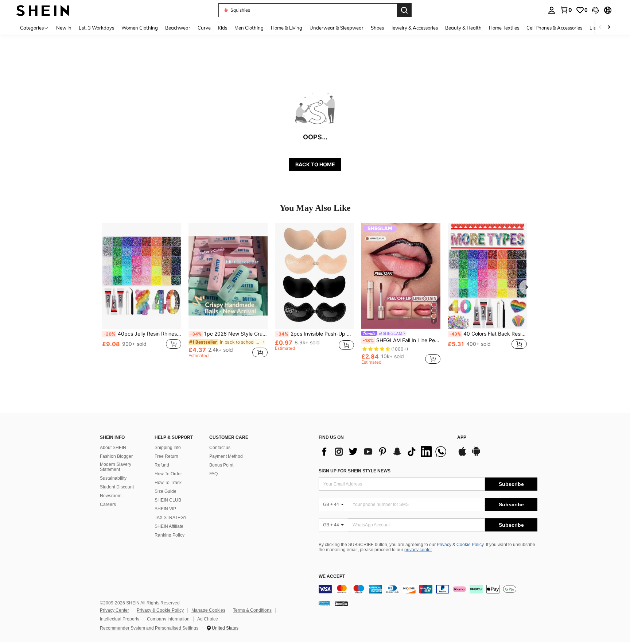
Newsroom (110, 495)
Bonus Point (221, 465)
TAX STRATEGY (171, 517)
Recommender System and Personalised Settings (149, 628)
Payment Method (226, 456)
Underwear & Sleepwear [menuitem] (336, 28)
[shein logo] (42, 10)
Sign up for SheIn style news (354, 470)
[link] (566, 9)
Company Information (168, 619)
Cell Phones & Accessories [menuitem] (554, 28)
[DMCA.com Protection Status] (341, 603)
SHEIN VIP (165, 508)
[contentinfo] (428, 589)
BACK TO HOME (315, 164)
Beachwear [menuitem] (177, 28)
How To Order (168, 473)
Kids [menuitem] (222, 28)
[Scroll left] (600, 27)
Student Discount (117, 487)
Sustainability (113, 478)
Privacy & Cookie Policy (460, 544)
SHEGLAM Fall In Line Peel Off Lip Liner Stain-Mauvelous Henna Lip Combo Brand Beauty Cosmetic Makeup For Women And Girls (401, 340)
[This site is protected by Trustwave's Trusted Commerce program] (324, 603)
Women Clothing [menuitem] (139, 28)
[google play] (476, 454)
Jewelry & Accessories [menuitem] (414, 28)
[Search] (404, 10)
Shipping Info (168, 447)
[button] (595, 10)
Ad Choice (207, 619)
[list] (384, 451)
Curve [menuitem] (204, 28)
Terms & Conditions (252, 610)
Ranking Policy (169, 535)
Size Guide (165, 491)
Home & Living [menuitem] (286, 28)
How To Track (168, 482)
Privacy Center (114, 610)
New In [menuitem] (63, 28)
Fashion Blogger (116, 456)
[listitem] (141, 293)
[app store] (462, 454)
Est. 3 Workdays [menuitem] (96, 28)
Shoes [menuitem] (377, 28)
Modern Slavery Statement (115, 467)
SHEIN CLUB (168, 500)
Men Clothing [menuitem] (249, 28)
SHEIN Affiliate (169, 526)
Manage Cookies (208, 610)
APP (461, 437)
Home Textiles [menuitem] (504, 28)
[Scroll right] (608, 27)
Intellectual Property (119, 619)
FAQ (213, 473)
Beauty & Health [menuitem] (463, 28)
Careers (108, 504)
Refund (162, 465)
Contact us (219, 447)
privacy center (418, 549)
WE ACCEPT (332, 576)
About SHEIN (113, 447)
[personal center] (551, 10)
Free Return (166, 456)
